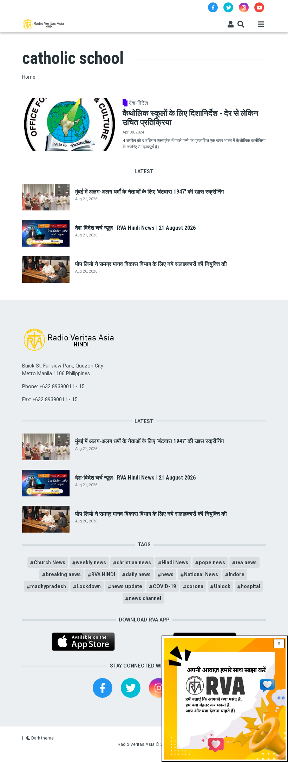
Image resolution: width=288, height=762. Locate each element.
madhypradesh (48, 586)
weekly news (91, 562)
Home (28, 77)
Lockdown (89, 586)
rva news (246, 562)
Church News (49, 562)
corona (194, 586)
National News (201, 574)
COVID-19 (164, 586)
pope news (212, 562)
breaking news (63, 574)
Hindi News (175, 562)
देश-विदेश (138, 103)
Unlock (222, 586)
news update (126, 586)
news (167, 574)
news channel (145, 598)
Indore (236, 574)
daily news (138, 574)
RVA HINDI (103, 574)
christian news (134, 562)
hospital (250, 586)
